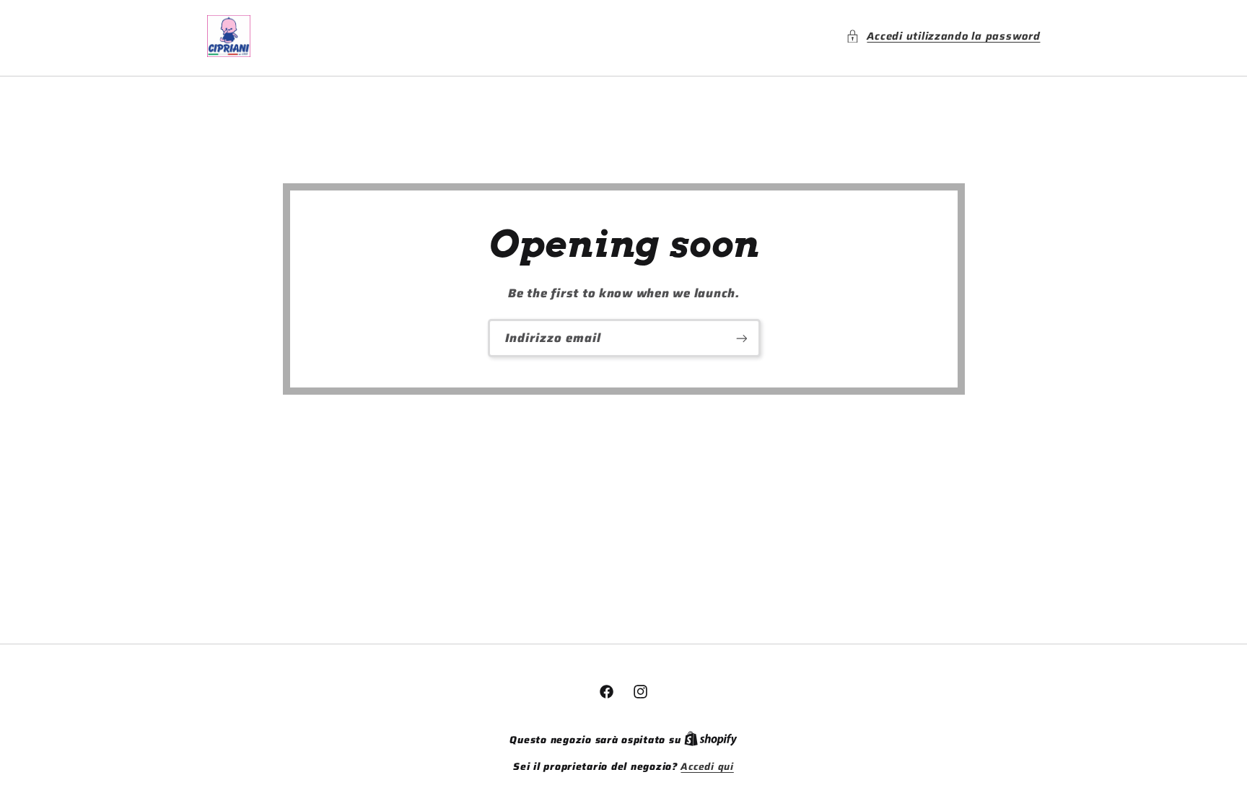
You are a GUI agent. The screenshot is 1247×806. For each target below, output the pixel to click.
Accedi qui (707, 767)
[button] (943, 36)
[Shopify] (711, 740)
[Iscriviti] (741, 338)
